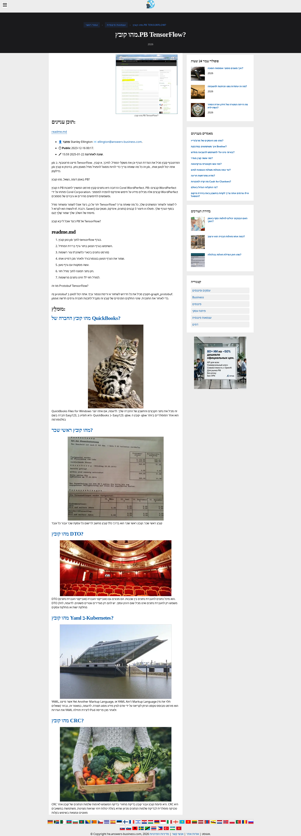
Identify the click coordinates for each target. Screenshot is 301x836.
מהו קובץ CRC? (68, 720)
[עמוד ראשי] (150, 4)
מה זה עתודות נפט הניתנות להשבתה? (227, 86)
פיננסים (196, 304)
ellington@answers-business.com (120, 142)
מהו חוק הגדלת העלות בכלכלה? (224, 254)
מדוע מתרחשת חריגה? (203, 175)
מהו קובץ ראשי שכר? (72, 430)
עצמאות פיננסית (201, 318)
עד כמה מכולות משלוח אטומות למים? (211, 169)
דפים (195, 324)
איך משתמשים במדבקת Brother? (209, 146)
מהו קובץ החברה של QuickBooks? (86, 318)
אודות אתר (192, 834)
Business (198, 297)
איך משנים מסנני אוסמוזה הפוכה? (225, 68)
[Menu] (5, 5)
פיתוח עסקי (199, 311)
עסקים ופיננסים (201, 290)
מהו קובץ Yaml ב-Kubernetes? (82, 618)
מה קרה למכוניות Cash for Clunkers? (211, 181)
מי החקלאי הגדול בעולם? (204, 187)
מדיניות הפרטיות (159, 834)
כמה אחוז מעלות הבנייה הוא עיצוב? (226, 236)
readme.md (59, 132)
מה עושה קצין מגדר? (202, 158)
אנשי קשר (177, 834)
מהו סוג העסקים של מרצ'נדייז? (207, 140)
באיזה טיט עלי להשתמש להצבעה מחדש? (212, 152)
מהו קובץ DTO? (67, 534)
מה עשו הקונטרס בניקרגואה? (206, 163)
